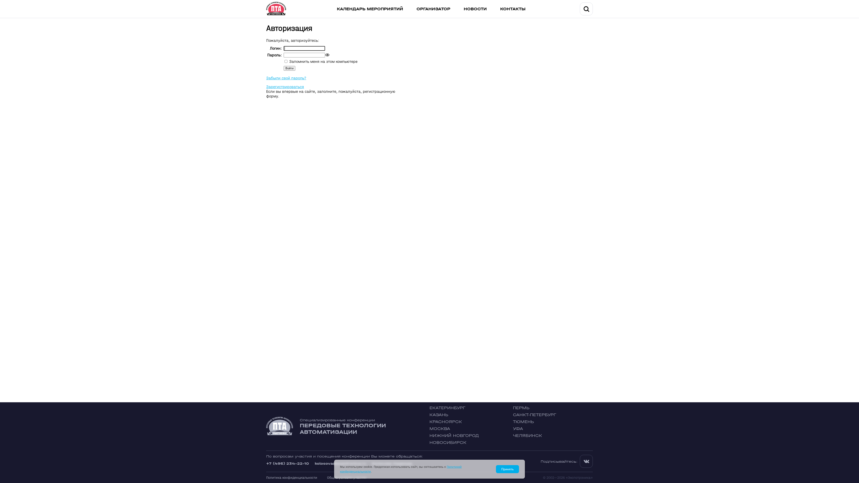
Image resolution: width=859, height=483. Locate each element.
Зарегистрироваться (285, 87)
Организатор (433, 9)
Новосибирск (448, 442)
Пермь (521, 408)
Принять (507, 469)
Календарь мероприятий (370, 9)
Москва (440, 428)
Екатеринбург (447, 408)
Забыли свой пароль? (286, 78)
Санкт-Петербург (534, 415)
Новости (475, 9)
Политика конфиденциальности (291, 477)
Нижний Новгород (454, 435)
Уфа (518, 428)
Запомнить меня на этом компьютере (322, 61)
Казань (439, 415)
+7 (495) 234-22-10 (287, 463)
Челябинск (527, 435)
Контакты (512, 9)
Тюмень (523, 421)
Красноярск (446, 421)
